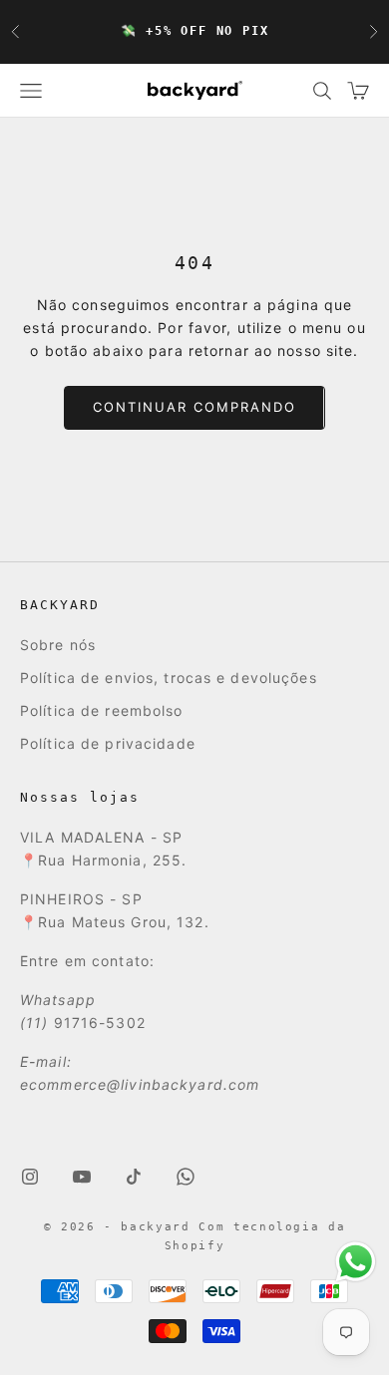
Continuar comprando (194, 407)
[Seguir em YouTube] (82, 1177)
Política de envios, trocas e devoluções (168, 677)
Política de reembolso (102, 710)
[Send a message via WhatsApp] (355, 1261)
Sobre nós (58, 644)
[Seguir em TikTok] (134, 1177)
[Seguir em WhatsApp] (185, 1177)
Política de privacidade (107, 743)
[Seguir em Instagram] (30, 1177)
